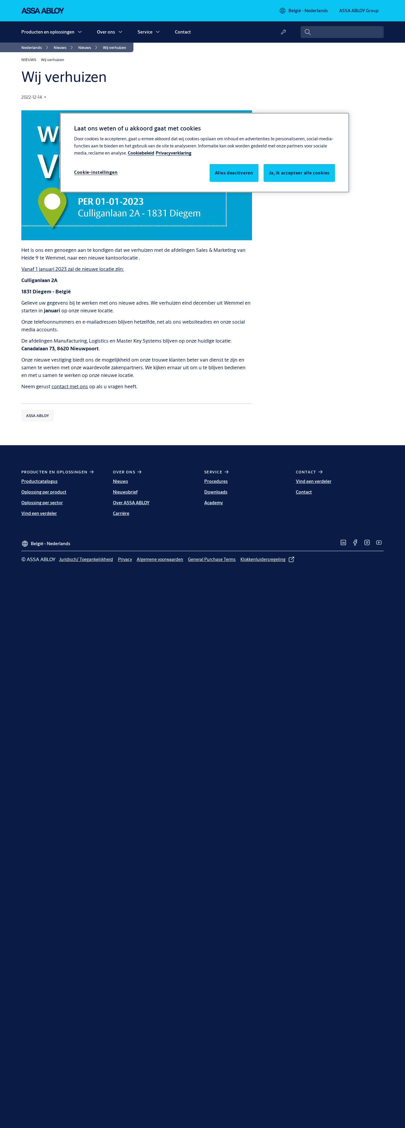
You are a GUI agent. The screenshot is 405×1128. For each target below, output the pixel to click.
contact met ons (70, 386)
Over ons (106, 32)
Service (145, 32)
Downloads (215, 492)
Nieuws (120, 481)
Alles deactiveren (234, 173)
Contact (183, 32)
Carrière (121, 513)
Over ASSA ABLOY (131, 502)
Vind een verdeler (39, 513)
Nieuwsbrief (125, 492)
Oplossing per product (43, 492)
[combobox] (342, 32)
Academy (213, 502)
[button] (80, 32)
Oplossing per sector (42, 502)
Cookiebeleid (141, 153)
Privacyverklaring (173, 153)
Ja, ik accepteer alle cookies (299, 173)
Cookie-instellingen (95, 172)
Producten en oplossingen (47, 32)
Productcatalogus (39, 481)
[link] (35, 47)
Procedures (216, 481)
